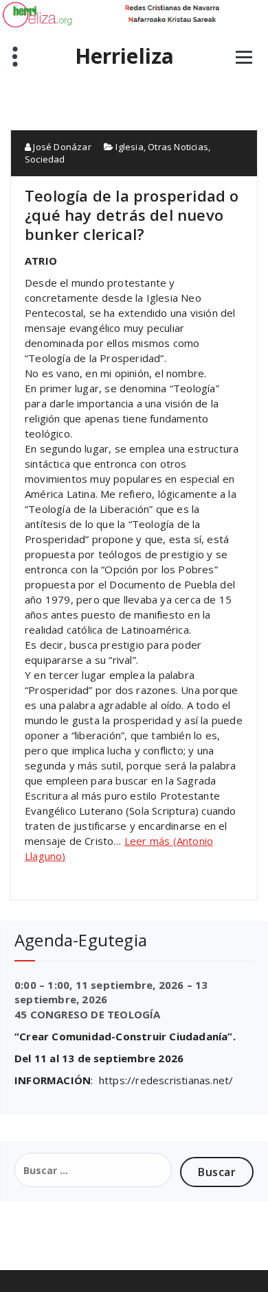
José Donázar (61, 147)
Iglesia (129, 147)
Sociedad (45, 159)
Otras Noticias (178, 147)
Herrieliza (125, 56)
